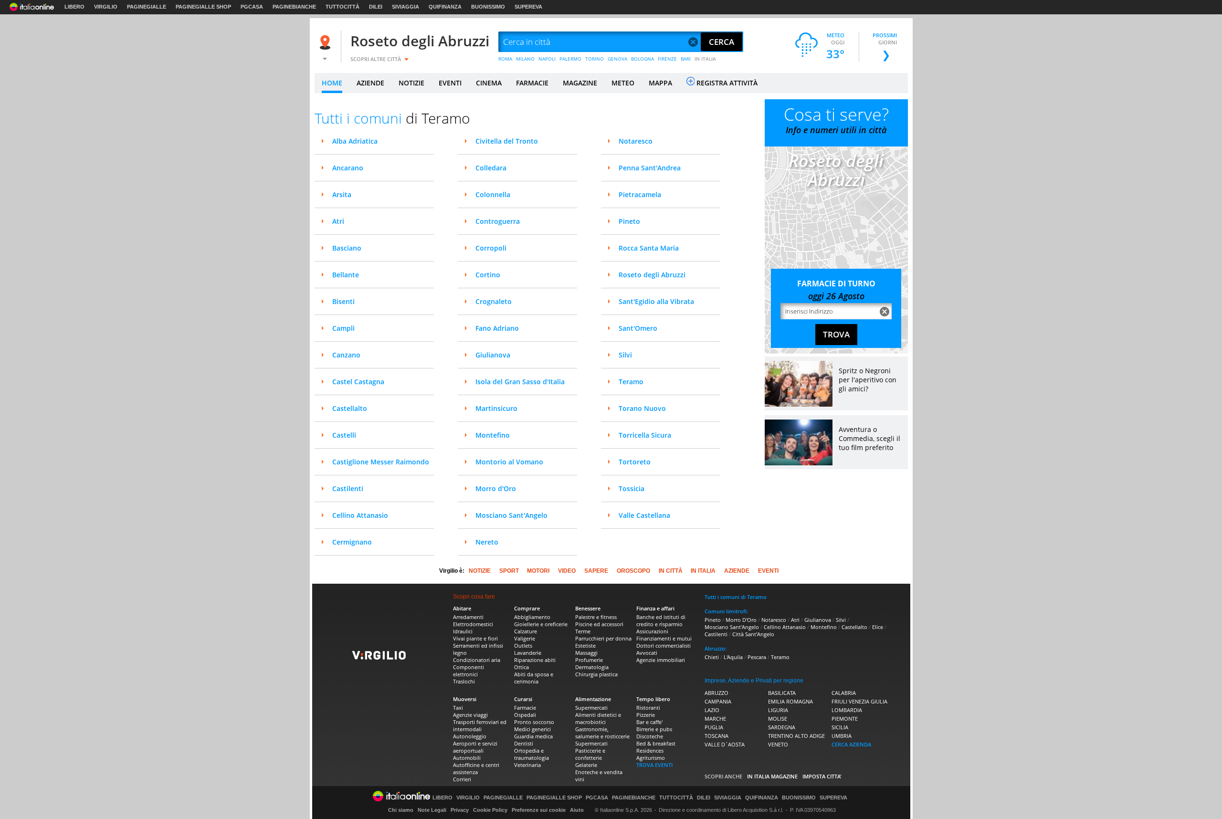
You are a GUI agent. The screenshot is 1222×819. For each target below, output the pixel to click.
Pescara (757, 657)
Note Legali (432, 810)
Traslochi (464, 681)
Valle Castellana (644, 515)
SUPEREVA (528, 7)
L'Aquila (733, 657)
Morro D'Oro (741, 619)
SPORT (509, 570)
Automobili (467, 757)
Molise (777, 718)
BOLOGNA (642, 58)
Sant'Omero (638, 328)
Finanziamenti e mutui (664, 638)
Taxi (458, 707)
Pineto (629, 221)
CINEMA (489, 82)
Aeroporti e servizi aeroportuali (475, 747)
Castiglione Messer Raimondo (380, 461)
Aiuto (577, 810)
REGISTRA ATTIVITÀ (727, 82)
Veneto (778, 744)
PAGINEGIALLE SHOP (203, 7)
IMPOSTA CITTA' (822, 776)
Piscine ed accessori (599, 624)
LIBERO (74, 7)
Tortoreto (635, 461)
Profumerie (589, 659)
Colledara (490, 167)
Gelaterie (586, 764)
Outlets (523, 645)
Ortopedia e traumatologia (531, 754)
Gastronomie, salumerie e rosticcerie (602, 732)
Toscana (716, 735)
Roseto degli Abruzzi (419, 41)
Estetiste (585, 645)
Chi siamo (400, 810)
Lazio (712, 710)
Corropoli (490, 247)
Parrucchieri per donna (603, 638)
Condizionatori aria (476, 659)
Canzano (346, 354)
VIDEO (567, 570)
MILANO (525, 58)
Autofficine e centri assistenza (476, 768)
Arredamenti (468, 616)
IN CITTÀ (671, 570)
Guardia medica (533, 736)
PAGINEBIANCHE (294, 7)
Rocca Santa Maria (649, 247)
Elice (877, 626)
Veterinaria (527, 764)
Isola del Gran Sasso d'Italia (520, 381)
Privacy (460, 810)
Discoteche (649, 736)
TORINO (594, 58)
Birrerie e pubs (654, 729)
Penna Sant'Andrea (650, 167)
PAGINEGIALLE (146, 7)
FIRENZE (667, 58)
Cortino (487, 274)
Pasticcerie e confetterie (590, 754)
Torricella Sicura (645, 435)
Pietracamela (640, 194)
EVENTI (450, 82)
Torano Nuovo (642, 408)
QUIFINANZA (445, 7)
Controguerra (497, 221)
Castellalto (349, 408)
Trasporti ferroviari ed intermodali (479, 725)
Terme (582, 631)
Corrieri (462, 779)
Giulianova (492, 354)
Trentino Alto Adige (796, 735)
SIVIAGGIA (405, 7)
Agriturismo (650, 757)
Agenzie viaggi (470, 714)
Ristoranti (648, 707)
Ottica (521, 667)
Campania (718, 701)
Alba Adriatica (355, 141)
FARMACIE (532, 82)
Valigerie (524, 638)
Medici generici (532, 729)
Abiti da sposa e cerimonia (533, 678)
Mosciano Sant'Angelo (511, 515)
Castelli (344, 435)
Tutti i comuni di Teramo (736, 596)
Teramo (631, 381)
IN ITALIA (705, 58)
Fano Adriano (497, 328)
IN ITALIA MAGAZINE (772, 776)
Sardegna (781, 727)
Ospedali (525, 714)
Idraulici (463, 631)
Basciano (346, 247)
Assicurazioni (652, 631)
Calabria (844, 692)
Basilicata (782, 692)
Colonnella (492, 194)
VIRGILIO (105, 7)
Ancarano (347, 167)
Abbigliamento (532, 616)
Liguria (778, 710)
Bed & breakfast (655, 743)
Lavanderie (527, 652)
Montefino (492, 435)
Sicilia (840, 727)
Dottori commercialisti (663, 645)
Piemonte (845, 718)
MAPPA (660, 82)
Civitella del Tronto (506, 141)
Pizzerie (645, 714)
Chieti (712, 657)
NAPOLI (547, 58)
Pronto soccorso (534, 721)
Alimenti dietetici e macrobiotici (598, 718)
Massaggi (586, 652)
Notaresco (636, 141)
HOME (332, 82)
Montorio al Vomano (509, 461)
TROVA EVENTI (654, 764)
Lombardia (847, 710)
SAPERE (596, 570)
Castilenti (347, 488)
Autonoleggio (469, 736)
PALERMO (570, 58)
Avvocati (646, 652)
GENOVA (617, 58)
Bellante (345, 274)
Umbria (842, 735)
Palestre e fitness (596, 616)
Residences (650, 750)
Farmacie (525, 707)
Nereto (486, 541)
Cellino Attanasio (360, 515)
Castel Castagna (358, 381)
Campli (343, 328)
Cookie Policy (490, 810)
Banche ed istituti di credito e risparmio (660, 620)
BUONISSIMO (488, 7)
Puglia (714, 727)
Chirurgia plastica (596, 674)
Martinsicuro (496, 408)
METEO (622, 82)
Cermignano (352, 541)
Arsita (341, 194)
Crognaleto (493, 301)
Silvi (625, 354)
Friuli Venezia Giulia (859, 701)
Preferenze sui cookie (539, 810)
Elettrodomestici (473, 624)
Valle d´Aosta (725, 744)
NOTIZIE (411, 82)
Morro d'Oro (495, 488)
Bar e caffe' (649, 721)
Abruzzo (716, 692)
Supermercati (591, 707)
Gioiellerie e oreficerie (541, 624)
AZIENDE (370, 82)
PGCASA (252, 7)
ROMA (505, 58)
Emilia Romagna (790, 701)
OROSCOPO (633, 570)
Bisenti (343, 301)
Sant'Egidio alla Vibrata (656, 301)
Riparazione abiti (535, 659)
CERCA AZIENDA (851, 744)
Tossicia (631, 488)
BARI (686, 58)
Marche (715, 718)
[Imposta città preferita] (326, 42)
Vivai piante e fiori (475, 638)
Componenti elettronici (468, 670)
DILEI (375, 7)
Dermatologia (592, 667)
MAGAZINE (580, 82)
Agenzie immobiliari (660, 659)
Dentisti (523, 743)
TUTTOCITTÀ (342, 7)
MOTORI (538, 570)
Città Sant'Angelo (753, 634)
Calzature (525, 631)
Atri (338, 221)
